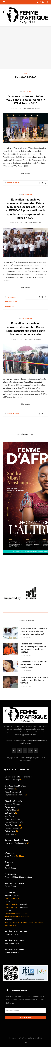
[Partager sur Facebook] (39, 183)
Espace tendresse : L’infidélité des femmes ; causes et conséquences (34, 664)
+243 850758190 (12, 907)
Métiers (27, 91)
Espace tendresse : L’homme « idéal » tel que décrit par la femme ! (34, 680)
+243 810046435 (12, 904)
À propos (7, 740)
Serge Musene (13, 183)
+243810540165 (12, 898)
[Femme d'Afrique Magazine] (25, 15)
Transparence (32, 740)
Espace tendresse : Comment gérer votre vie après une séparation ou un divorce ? (34, 631)
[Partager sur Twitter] (42, 183)
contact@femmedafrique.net (16, 913)
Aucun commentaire (32, 108)
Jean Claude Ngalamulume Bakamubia (11, 302)
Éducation (27, 194)
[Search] (47, 2)
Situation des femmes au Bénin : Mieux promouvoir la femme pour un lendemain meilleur (33, 647)
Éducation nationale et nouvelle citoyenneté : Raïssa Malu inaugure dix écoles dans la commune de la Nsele (25, 328)
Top (26, 1042)
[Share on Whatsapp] (45, 183)
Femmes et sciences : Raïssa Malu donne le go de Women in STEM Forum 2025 (25, 99)
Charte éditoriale (19, 740)
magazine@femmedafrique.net (17, 916)
